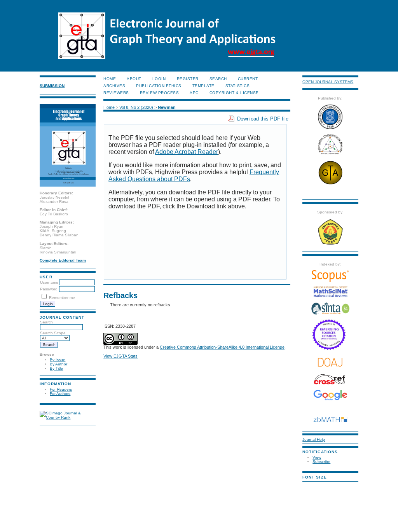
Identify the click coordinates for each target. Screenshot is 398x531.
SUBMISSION (52, 86)
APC (194, 93)
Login (159, 79)
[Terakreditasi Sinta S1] (330, 314)
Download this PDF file (262, 119)
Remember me (62, 297)
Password (49, 289)
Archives (114, 86)
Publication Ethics (158, 86)
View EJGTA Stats (120, 356)
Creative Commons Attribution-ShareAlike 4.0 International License (222, 347)
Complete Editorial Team (63, 260)
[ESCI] (330, 349)
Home (109, 79)
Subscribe (321, 461)
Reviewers (116, 93)
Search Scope (53, 333)
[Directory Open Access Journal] (330, 362)
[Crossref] (330, 379)
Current (248, 79)
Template (203, 86)
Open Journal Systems (327, 82)
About (134, 79)
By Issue (57, 360)
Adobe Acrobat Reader (186, 151)
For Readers (61, 389)
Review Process (159, 93)
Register (188, 79)
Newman (167, 107)
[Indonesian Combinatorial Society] (330, 154)
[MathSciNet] (330, 296)
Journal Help (313, 439)
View (316, 457)
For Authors (60, 393)
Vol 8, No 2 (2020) (136, 107)
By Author (58, 364)
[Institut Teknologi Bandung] (330, 128)
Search (46, 322)
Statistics (237, 86)
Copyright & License (234, 93)
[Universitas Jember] (330, 244)
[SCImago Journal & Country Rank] (67, 417)
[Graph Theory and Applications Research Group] (330, 184)
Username (49, 282)
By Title (56, 368)
